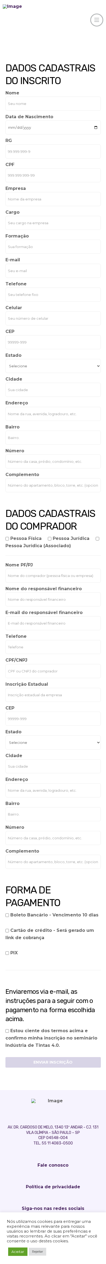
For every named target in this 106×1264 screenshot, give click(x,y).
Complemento (22, 474)
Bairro (12, 427)
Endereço (16, 402)
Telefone (16, 283)
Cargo (12, 212)
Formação (17, 236)
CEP (9, 331)
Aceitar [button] (17, 1251)
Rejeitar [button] (37, 1251)
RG (8, 140)
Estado (13, 355)
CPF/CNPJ (16, 660)
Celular (13, 307)
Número (14, 450)
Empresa (15, 188)
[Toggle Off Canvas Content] (96, 20)
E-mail (12, 259)
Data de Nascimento (29, 116)
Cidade (13, 379)
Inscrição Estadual (26, 684)
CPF (9, 164)
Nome (12, 92)
